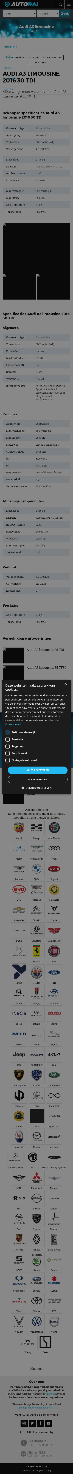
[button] (36, 788)
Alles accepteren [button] (37, 770)
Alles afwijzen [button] (37, 779)
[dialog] (36, 737)
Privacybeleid (13, 724)
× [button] (65, 683)
